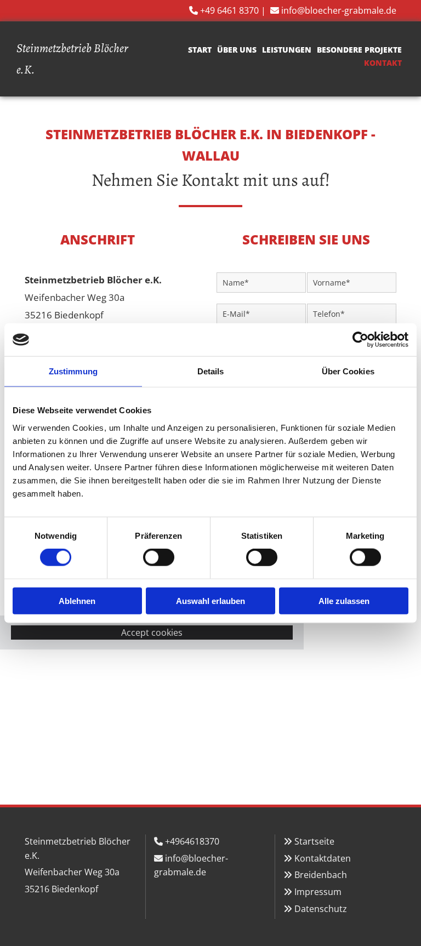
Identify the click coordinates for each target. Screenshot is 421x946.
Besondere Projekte (359, 49)
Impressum (318, 892)
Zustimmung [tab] (73, 371)
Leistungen (286, 49)
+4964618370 (192, 841)
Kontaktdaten (322, 858)
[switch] (158, 557)
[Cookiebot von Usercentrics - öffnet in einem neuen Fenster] (360, 340)
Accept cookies (152, 632)
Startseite (314, 841)
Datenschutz (320, 909)
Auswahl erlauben (210, 600)
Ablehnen (77, 600)
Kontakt (383, 63)
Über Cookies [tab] (348, 371)
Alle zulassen (343, 600)
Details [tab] (210, 371)
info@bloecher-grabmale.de (338, 10)
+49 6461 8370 (229, 10)
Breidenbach (320, 875)
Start (200, 49)
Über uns (237, 49)
